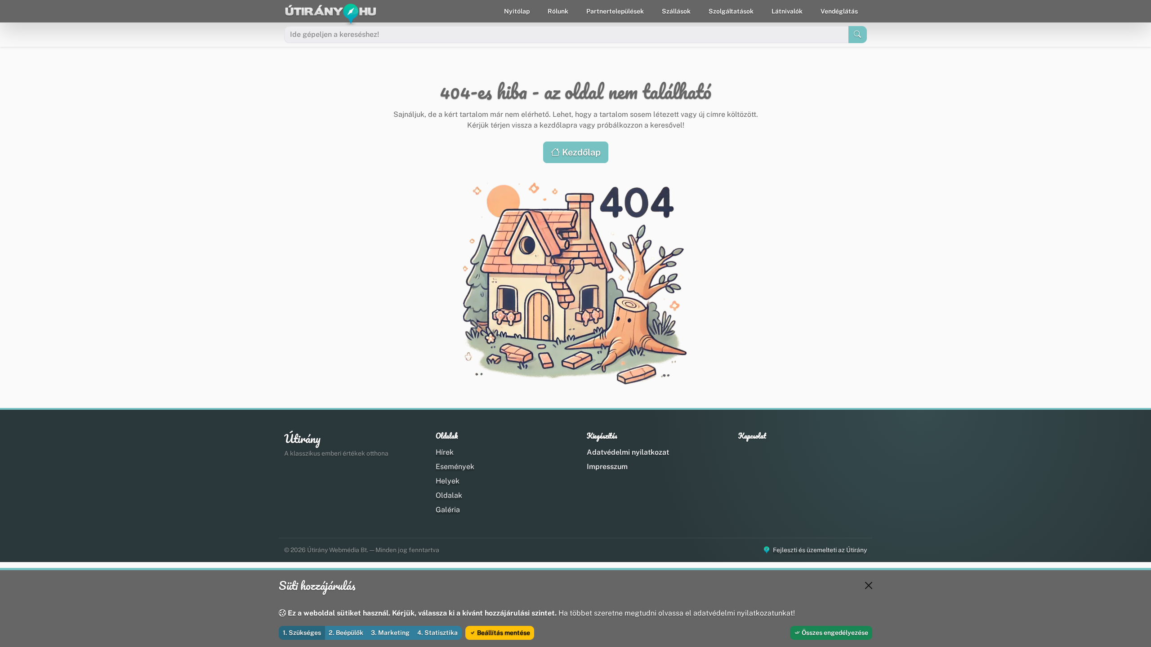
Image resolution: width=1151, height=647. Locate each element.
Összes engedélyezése (834, 632)
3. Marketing (390, 632)
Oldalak (449, 495)
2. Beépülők (346, 632)
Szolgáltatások (731, 11)
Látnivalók (787, 11)
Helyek (448, 481)
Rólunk (558, 11)
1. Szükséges (302, 632)
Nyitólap (517, 11)
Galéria (448, 509)
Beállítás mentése (503, 632)
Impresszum (607, 466)
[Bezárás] (868, 585)
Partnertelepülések (615, 11)
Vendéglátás (839, 11)
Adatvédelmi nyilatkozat (628, 452)
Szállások (676, 11)
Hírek (445, 452)
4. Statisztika (437, 632)
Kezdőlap (580, 152)
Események (455, 466)
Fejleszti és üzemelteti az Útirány (820, 550)
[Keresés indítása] (857, 34)
